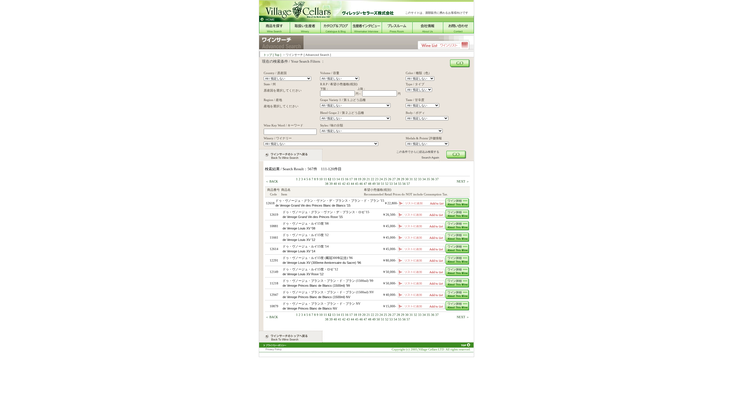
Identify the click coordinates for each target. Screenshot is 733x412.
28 (398, 179)
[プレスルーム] (397, 32)
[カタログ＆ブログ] (335, 32)
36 (432, 179)
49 (374, 183)
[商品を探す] (274, 32)
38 (326, 183)
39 (331, 183)
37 (437, 179)
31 (411, 179)
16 (346, 179)
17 (351, 179)
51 (382, 183)
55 (399, 183)
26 (389, 179)
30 (407, 179)
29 (402, 179)
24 (381, 179)
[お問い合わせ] (458, 32)
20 (364, 179)
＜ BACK (271, 181)
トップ (272, 54)
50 (378, 183)
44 (352, 183)
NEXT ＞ (463, 181)
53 (391, 183)
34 (424, 179)
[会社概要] (427, 32)
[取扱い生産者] (305, 32)
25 (385, 179)
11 (325, 179)
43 (348, 183)
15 (342, 179)
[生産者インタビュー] (366, 32)
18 (355, 179)
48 (369, 183)
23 (377, 179)
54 (395, 183)
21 (368, 179)
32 (415, 179)
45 (356, 183)
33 (419, 179)
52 (387, 183)
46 (361, 183)
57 (408, 183)
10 (321, 179)
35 (428, 179)
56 (404, 183)
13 (334, 179)
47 (365, 183)
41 (339, 183)
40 (335, 183)
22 (372, 179)
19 (359, 179)
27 (394, 179)
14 (338, 179)
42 (344, 183)
